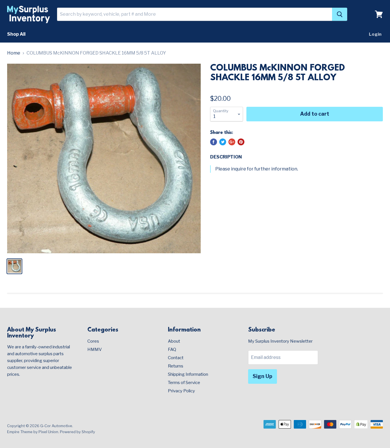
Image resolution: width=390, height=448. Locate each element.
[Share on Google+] (231, 141)
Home (13, 53)
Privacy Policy (181, 390)
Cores (93, 341)
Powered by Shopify (77, 431)
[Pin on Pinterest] (241, 141)
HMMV (94, 349)
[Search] (339, 14)
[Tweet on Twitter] (222, 141)
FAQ (172, 349)
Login (375, 34)
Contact (176, 357)
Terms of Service (184, 382)
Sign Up (262, 376)
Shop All (16, 34)
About (174, 341)
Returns (175, 366)
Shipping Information (188, 374)
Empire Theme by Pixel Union (32, 431)
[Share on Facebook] (213, 141)
